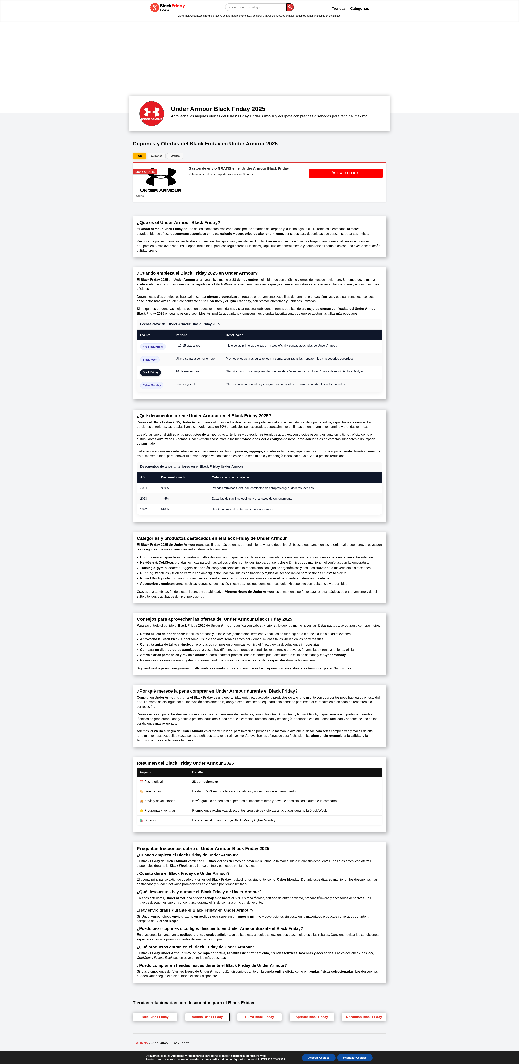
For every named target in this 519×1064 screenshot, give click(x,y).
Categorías (359, 9)
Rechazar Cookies (355, 1058)
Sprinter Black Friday (312, 1017)
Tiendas (339, 9)
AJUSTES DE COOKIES (270, 1059)
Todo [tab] (139, 155)
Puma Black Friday (259, 1017)
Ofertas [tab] (175, 155)
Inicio (144, 1043)
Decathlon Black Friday (364, 1017)
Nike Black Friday (155, 1017)
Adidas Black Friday (207, 1017)
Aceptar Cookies (318, 1058)
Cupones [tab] (156, 155)
